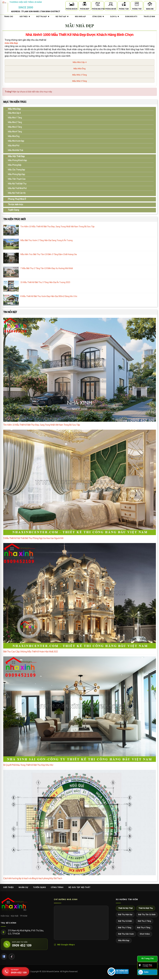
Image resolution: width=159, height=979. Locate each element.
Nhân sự (23, 887)
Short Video (145, 934)
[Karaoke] (150, 4)
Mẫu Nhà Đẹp (123, 940)
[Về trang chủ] (147, 959)
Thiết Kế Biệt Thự (146, 908)
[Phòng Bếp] (84, 4)
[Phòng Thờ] (137, 4)
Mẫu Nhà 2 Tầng (79, 75)
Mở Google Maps (66, 944)
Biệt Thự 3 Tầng (124, 928)
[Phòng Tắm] (123, 4)
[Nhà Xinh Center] (14, 904)
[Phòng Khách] (71, 4)
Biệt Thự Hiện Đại (125, 914)
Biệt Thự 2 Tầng (144, 921)
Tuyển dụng (39, 887)
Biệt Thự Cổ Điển (125, 921)
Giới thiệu (8, 887)
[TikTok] (12, 956)
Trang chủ (8, 16)
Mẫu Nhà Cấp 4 (79, 62)
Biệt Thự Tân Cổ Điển (147, 914)
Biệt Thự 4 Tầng (143, 928)
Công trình (57, 887)
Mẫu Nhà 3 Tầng (79, 81)
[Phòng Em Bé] (110, 4)
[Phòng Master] (97, 4)
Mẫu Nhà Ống (79, 68)
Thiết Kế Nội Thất (125, 908)
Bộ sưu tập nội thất (79, 887)
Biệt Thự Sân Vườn (126, 934)
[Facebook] (4, 956)
